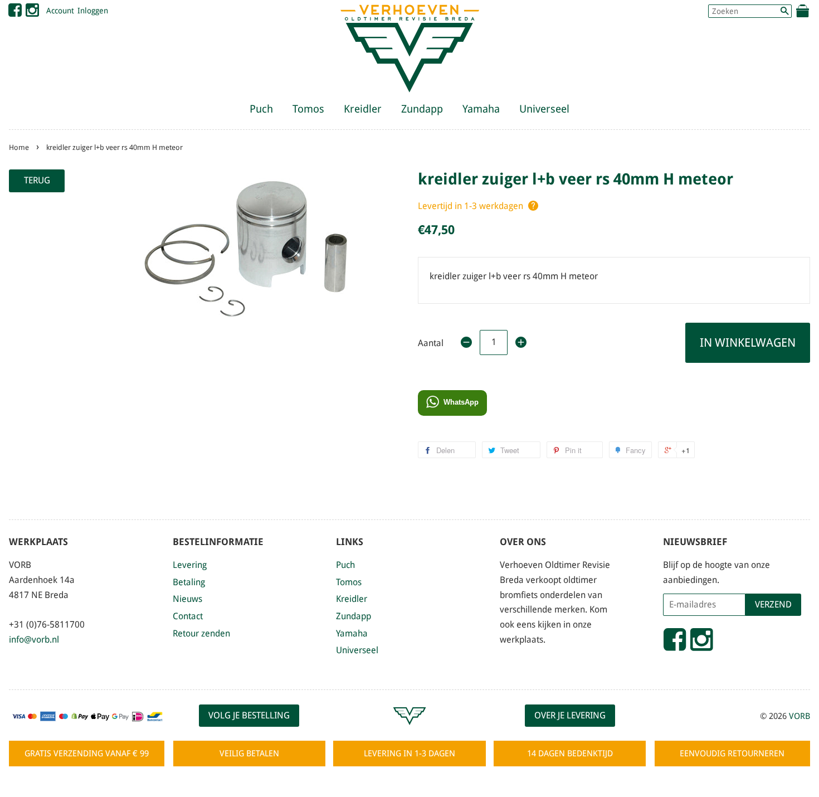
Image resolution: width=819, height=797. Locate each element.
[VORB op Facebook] (15, 12)
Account (60, 10)
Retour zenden (201, 633)
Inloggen (92, 10)
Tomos (308, 109)
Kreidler (363, 109)
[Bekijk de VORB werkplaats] (409, 730)
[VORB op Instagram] (32, 12)
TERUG (37, 180)
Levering (190, 565)
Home (19, 147)
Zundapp (422, 109)
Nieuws (187, 599)
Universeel (544, 109)
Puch (261, 109)
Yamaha (481, 109)
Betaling (189, 582)
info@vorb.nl (34, 639)
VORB (799, 716)
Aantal (430, 343)
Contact (188, 616)
